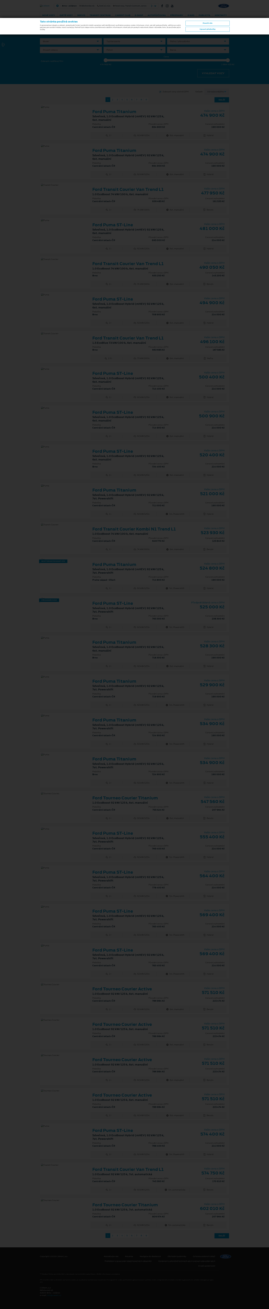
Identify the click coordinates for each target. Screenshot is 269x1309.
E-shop (139, 15)
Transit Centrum (100, 15)
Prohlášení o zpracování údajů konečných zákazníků (128, 1261)
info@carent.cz (54, 1295)
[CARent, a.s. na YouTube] (173, 5)
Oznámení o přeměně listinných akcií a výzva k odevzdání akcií (186, 1261)
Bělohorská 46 (104, 6)
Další (222, 99)
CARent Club (122, 15)
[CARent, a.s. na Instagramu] (168, 5)
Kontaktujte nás (111, 1256)
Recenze (129, 1256)
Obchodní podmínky (177, 1256)
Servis (81, 15)
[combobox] (71, 41)
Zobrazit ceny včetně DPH (176, 91)
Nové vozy (48, 15)
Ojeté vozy (66, 15)
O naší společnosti (206, 1266)
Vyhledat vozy (213, 73)
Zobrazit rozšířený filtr (52, 61)
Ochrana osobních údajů (204, 1256)
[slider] (106, 60)
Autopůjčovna (157, 15)
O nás (191, 15)
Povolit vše (207, 23)
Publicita (204, 15)
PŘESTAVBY (176, 15)
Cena (166, 56)
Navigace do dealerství (150, 1256)
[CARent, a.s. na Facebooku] (163, 5)
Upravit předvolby (207, 29)
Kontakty (221, 15)
